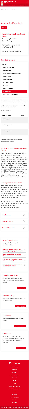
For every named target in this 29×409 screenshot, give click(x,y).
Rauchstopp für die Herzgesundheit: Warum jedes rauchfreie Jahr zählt (12, 255)
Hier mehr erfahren (20, 326)
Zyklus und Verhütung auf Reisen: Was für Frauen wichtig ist (12, 259)
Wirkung (5, 85)
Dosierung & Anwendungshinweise (12, 73)
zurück (4, 27)
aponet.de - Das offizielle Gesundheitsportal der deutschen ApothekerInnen (10, 2)
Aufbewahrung (7, 70)
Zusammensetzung (8, 88)
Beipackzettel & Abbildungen (10, 94)
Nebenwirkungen (7, 79)
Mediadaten (14, 394)
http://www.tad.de (7, 47)
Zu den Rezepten (21, 306)
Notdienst (7, 5)
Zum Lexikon (22, 288)
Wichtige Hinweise (8, 82)
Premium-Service (14, 366)
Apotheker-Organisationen (14, 389)
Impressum (14, 369)
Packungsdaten (7, 91)
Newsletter (14, 402)
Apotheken (15, 5)
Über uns (14, 399)
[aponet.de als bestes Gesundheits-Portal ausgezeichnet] (2, 3)
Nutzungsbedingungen (14, 375)
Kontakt (14, 380)
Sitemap (14, 383)
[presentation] (27, 5)
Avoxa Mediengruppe (14, 397)
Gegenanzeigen (7, 76)
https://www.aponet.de (14, 363)
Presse (14, 391)
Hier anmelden (21, 348)
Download (14, 377)
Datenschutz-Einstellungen (14, 386)
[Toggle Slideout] (27, 2)
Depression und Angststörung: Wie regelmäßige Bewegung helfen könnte (12, 250)
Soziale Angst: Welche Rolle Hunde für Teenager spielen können (12, 264)
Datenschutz (14, 372)
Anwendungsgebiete (8, 67)
